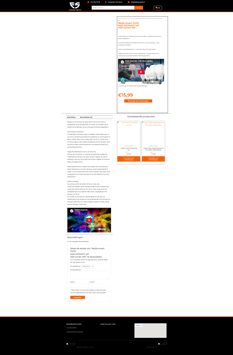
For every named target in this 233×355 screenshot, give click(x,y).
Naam (72, 282)
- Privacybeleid (71, 327)
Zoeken (138, 8)
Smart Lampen (131, 18)
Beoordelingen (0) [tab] (86, 117)
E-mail (92, 282)
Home (120, 18)
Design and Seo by (152, 347)
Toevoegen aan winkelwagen (138, 101)
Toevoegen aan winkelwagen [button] (129, 159)
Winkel (124, 18)
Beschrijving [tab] (71, 117)
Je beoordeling (75, 270)
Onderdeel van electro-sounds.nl (85, 347)
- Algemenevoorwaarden (74, 331)
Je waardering (75, 266)
